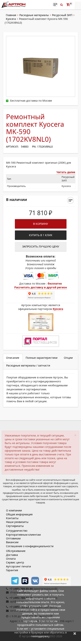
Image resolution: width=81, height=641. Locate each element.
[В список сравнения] (55, 4)
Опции (68, 357)
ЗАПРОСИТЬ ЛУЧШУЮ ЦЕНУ (40, 246)
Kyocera (11, 19)
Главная (11, 15)
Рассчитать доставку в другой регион (40, 287)
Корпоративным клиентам (23, 534)
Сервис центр (15, 562)
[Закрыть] (74, 633)
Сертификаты (15, 526)
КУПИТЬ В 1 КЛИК (40, 235)
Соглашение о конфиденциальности (29, 546)
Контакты (12, 518)
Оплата (11, 558)
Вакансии (12, 542)
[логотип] (13, 4)
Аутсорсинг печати (18, 566)
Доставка (12, 555)
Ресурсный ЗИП (62, 15)
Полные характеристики (41, 357)
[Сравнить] (70, 200)
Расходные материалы (34, 15)
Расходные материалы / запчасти (28, 365)
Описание (12, 357)
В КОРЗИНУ (40, 224)
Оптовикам (13, 538)
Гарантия (12, 570)
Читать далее (66, 172)
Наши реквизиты (17, 522)
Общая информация (19, 514)
